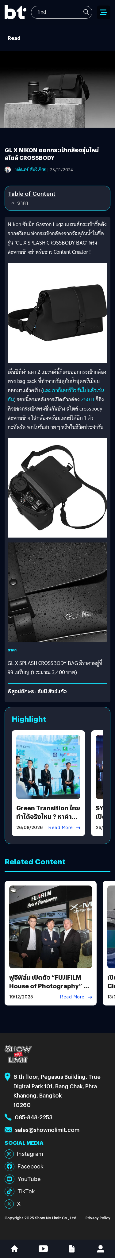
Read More (60, 827)
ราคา (22, 202)
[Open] (103, 12)
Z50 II (87, 399)
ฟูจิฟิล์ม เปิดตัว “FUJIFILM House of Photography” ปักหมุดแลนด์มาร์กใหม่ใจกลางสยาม (50, 990)
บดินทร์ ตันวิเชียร (30, 170)
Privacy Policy (98, 1217)
